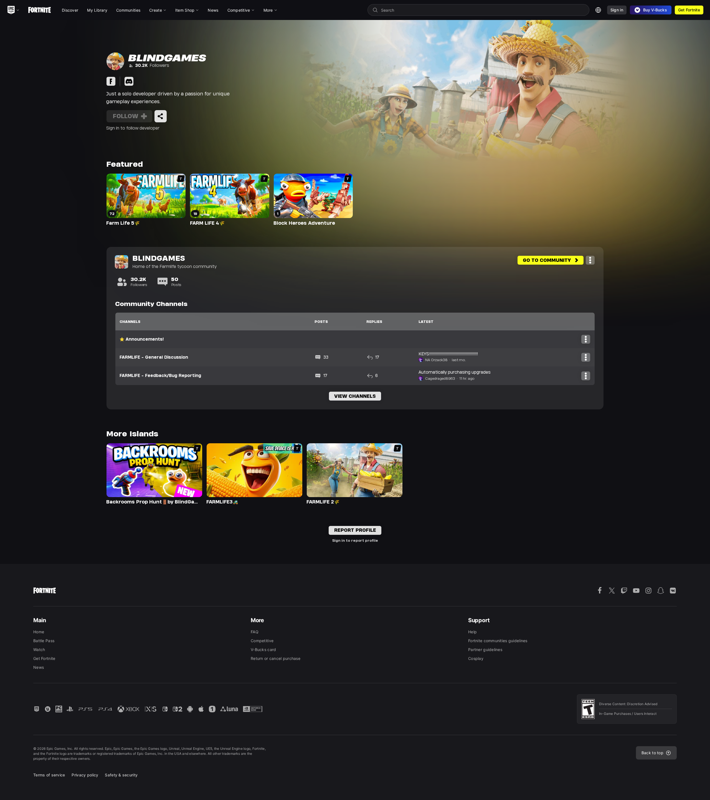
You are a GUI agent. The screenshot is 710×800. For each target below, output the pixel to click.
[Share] (160, 116)
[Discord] (129, 81)
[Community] (110, 81)
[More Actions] (590, 260)
